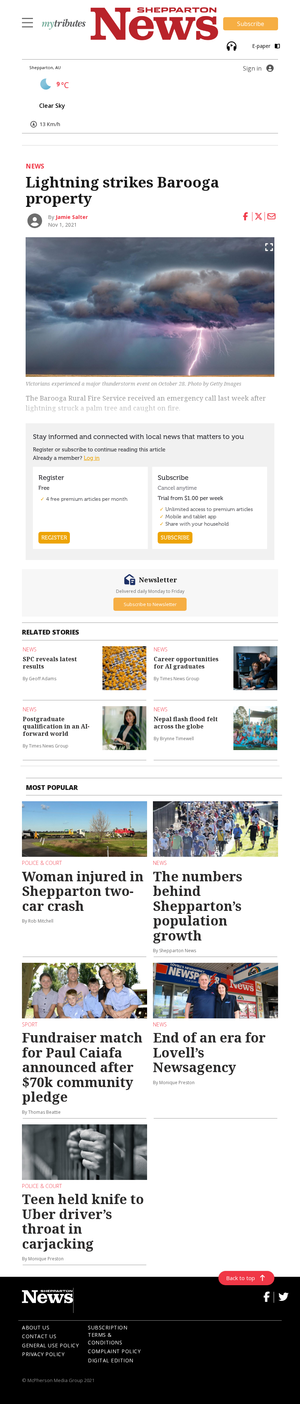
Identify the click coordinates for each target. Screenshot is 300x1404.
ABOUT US (35, 1327)
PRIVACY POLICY (43, 1354)
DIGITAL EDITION (111, 1360)
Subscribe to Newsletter (150, 604)
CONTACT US (39, 1336)
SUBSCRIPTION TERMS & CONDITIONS (107, 1335)
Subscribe (250, 24)
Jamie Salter (72, 216)
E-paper (262, 45)
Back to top (240, 1278)
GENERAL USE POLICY (50, 1345)
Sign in (252, 68)
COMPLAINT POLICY (114, 1351)
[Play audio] (230, 45)
